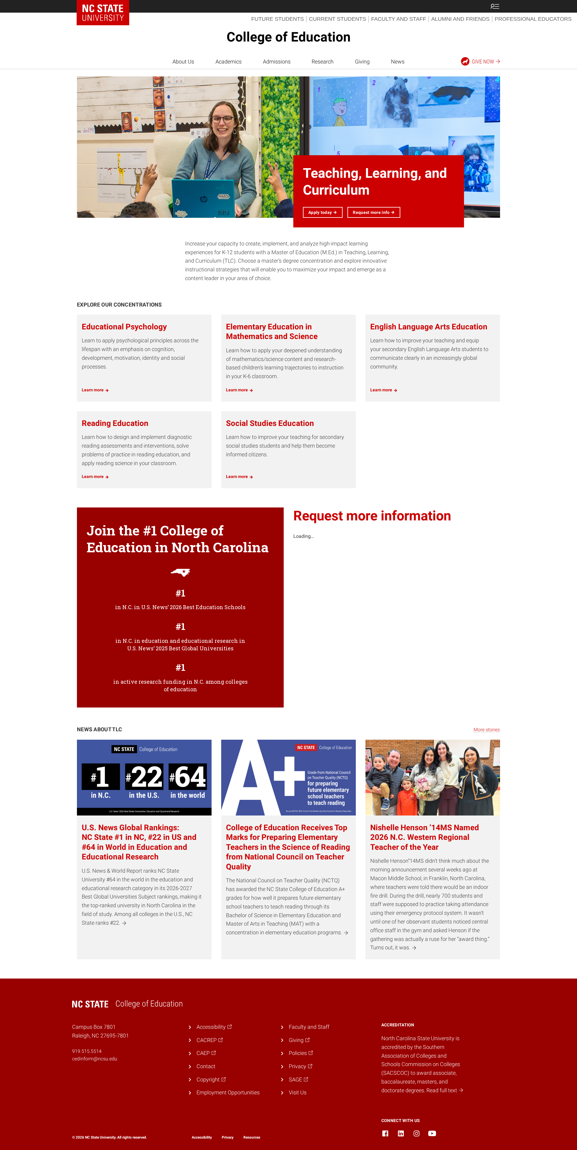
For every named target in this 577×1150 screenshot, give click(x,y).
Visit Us (298, 1092)
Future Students (277, 19)
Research (323, 61)
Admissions (277, 61)
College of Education (289, 37)
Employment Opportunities (228, 1092)
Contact (206, 1066)
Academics (228, 61)
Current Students (337, 19)
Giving (362, 61)
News (398, 61)
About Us (183, 61)
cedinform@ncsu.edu (94, 1059)
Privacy (228, 1137)
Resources (251, 1137)
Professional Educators (533, 19)
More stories (487, 729)
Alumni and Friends (460, 19)
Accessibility (202, 1137)
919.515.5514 (87, 1051)
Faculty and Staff (398, 19)
